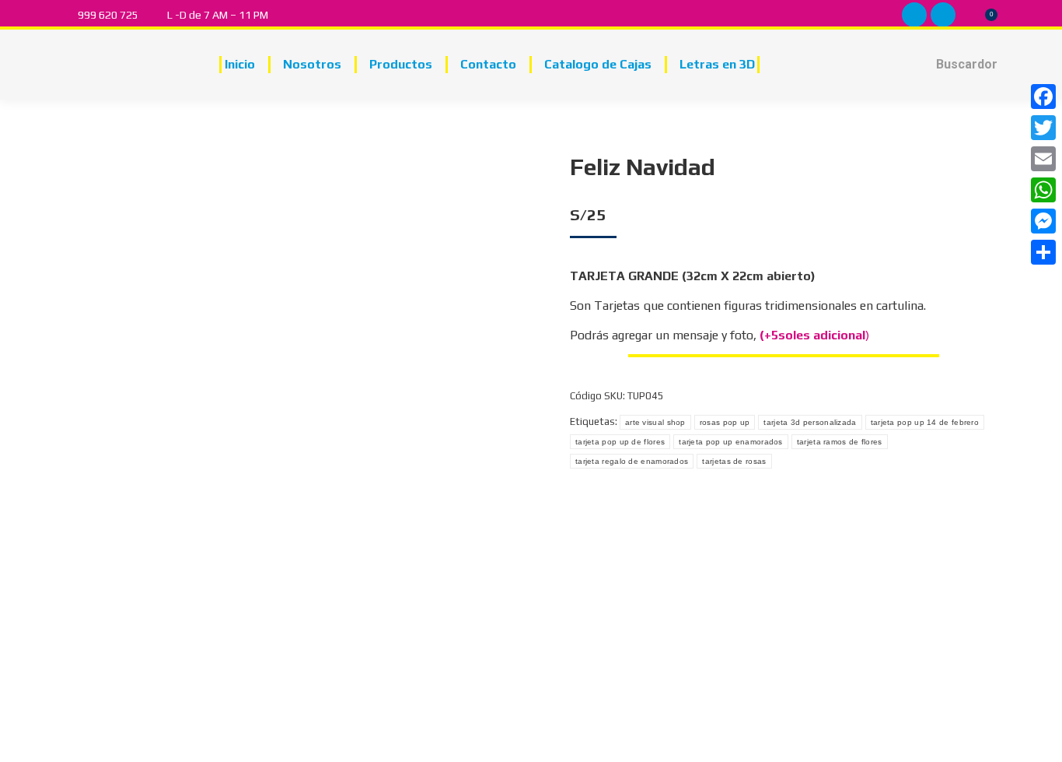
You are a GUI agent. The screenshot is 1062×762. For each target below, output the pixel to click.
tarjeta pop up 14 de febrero (925, 422)
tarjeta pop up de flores (620, 441)
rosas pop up (725, 422)
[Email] (1043, 158)
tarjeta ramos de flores (839, 441)
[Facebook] (1043, 96)
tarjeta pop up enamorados (731, 441)
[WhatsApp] (1043, 189)
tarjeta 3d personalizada (809, 422)
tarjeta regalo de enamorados (631, 461)
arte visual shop (655, 422)
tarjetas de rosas (734, 461)
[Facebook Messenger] (1043, 221)
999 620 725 (108, 15)
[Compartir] (1043, 252)
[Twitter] (1043, 127)
